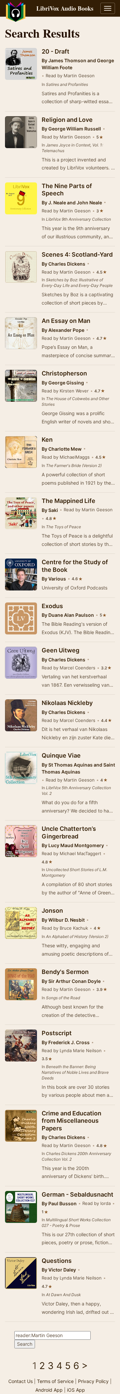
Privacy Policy (93, 1381)
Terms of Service (55, 1381)
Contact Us (20, 1381)
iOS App (76, 1390)
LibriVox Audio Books (64, 8)
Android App (49, 1390)
